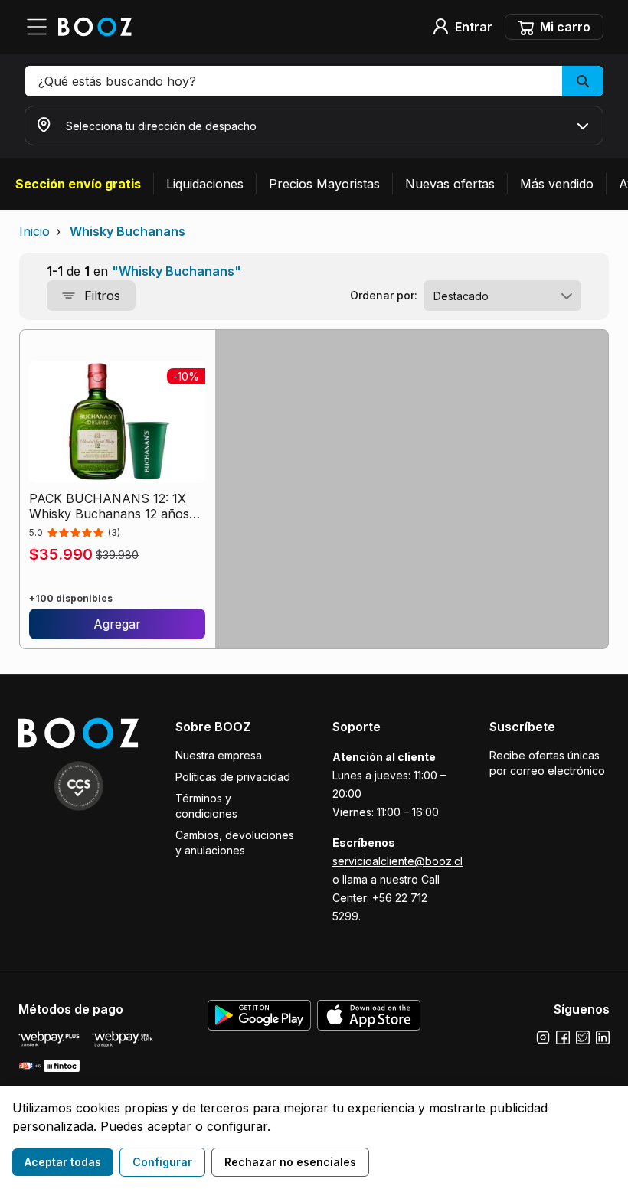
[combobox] (502, 295)
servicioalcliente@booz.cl (397, 860)
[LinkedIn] (603, 1037)
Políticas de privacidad (232, 776)
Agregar (117, 624)
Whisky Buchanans (127, 231)
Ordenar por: (383, 295)
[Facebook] (563, 1037)
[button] (314, 81)
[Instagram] (543, 1037)
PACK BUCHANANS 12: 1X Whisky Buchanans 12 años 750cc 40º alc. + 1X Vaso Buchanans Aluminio (109, 506)
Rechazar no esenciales (290, 1161)
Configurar (162, 1161)
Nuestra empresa (218, 755)
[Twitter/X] (583, 1037)
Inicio (34, 231)
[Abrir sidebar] (41, 26)
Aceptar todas (63, 1161)
